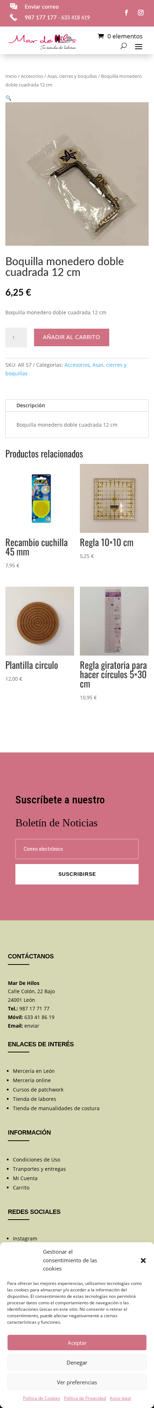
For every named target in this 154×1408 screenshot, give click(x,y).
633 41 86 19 (39, 1017)
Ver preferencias (77, 1382)
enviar (31, 1025)
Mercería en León (34, 1070)
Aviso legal (120, 1398)
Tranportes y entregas (39, 1168)
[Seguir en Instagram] (140, 12)
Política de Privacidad (85, 1398)
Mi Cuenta (25, 1178)
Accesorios (32, 76)
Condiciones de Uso (36, 1159)
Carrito (21, 1187)
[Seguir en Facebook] (126, 12)
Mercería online (32, 1080)
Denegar (77, 1362)
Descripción (30, 405)
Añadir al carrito (71, 337)
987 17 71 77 (34, 1008)
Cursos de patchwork (38, 1089)
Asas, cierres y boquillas (72, 76)
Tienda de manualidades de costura (56, 1108)
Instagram (25, 1238)
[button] (143, 1260)
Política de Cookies (41, 1398)
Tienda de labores (34, 1098)
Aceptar (77, 1342)
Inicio (11, 76)
